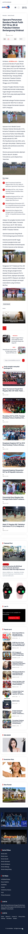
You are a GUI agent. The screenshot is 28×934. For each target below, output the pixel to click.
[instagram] (13, 923)
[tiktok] (16, 923)
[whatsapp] (19, 328)
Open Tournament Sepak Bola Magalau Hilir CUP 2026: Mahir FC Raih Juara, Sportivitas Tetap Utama (15, 184)
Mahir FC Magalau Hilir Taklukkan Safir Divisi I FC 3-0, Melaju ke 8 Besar (14, 525)
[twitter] (11, 923)
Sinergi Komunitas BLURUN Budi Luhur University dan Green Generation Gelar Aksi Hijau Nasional (14, 567)
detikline (11, 928)
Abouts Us (8, 916)
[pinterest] (23, 328)
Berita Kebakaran (5, 864)
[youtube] (18, 923)
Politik (3, 887)
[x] (12, 328)
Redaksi (15, 918)
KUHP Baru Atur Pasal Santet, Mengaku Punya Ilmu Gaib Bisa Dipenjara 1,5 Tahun (18, 644)
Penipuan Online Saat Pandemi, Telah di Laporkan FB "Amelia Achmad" (18, 692)
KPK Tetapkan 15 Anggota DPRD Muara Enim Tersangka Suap (18, 654)
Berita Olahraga (5, 866)
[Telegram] (16, 328)
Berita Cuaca (4, 856)
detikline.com (13, 61)
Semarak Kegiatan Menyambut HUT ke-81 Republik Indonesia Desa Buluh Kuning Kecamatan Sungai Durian (15, 205)
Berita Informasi (5, 861)
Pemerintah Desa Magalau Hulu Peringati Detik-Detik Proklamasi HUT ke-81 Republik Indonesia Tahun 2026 (15, 213)
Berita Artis (4, 853)
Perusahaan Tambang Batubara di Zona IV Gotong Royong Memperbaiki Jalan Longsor (18, 722)
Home (2, 916)
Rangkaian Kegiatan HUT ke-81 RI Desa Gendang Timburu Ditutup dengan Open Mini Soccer (14, 198)
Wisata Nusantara (5, 895)
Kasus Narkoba (5, 882)
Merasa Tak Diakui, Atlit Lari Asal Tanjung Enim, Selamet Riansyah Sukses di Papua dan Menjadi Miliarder (18, 683)
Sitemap (3, 918)
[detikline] (5, 8)
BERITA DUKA (16, 701)
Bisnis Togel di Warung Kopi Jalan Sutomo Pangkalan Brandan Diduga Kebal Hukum (18, 634)
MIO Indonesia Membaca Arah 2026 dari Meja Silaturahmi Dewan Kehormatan (18, 673)
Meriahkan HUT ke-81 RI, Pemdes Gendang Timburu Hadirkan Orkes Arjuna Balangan (14, 191)
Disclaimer (9, 918)
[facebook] (8, 328)
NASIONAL (6, 564)
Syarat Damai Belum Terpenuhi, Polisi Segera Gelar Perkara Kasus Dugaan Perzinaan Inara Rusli (18, 663)
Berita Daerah (11, 15)
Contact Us (14, 916)
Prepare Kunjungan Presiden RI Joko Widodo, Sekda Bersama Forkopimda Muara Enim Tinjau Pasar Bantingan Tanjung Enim (18, 712)
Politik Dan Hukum (6, 890)
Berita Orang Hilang (6, 869)
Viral (2, 892)
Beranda (5, 15)
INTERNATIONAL (5, 879)
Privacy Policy (22, 916)
